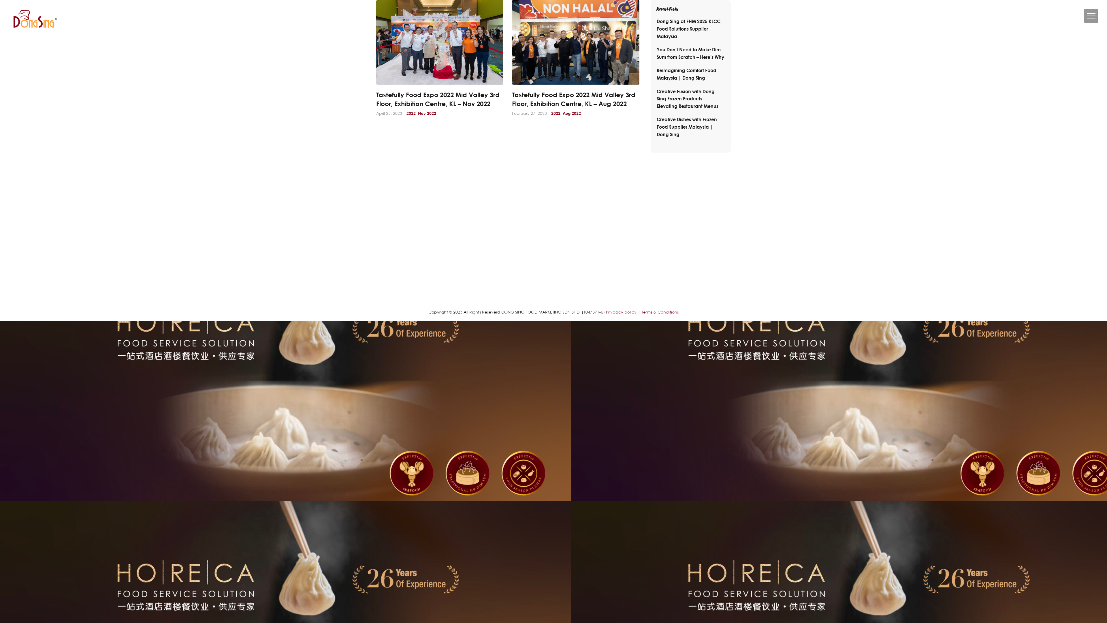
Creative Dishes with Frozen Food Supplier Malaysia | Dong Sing (687, 127)
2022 (411, 113)
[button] (1091, 16)
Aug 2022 (572, 113)
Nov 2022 (427, 113)
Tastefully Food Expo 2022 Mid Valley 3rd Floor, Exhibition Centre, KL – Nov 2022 (438, 99)
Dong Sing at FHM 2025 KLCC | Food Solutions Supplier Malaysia (690, 28)
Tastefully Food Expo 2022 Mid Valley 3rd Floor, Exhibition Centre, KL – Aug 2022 (573, 99)
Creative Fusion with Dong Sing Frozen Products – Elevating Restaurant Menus (687, 99)
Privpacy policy (621, 311)
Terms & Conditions (660, 311)
